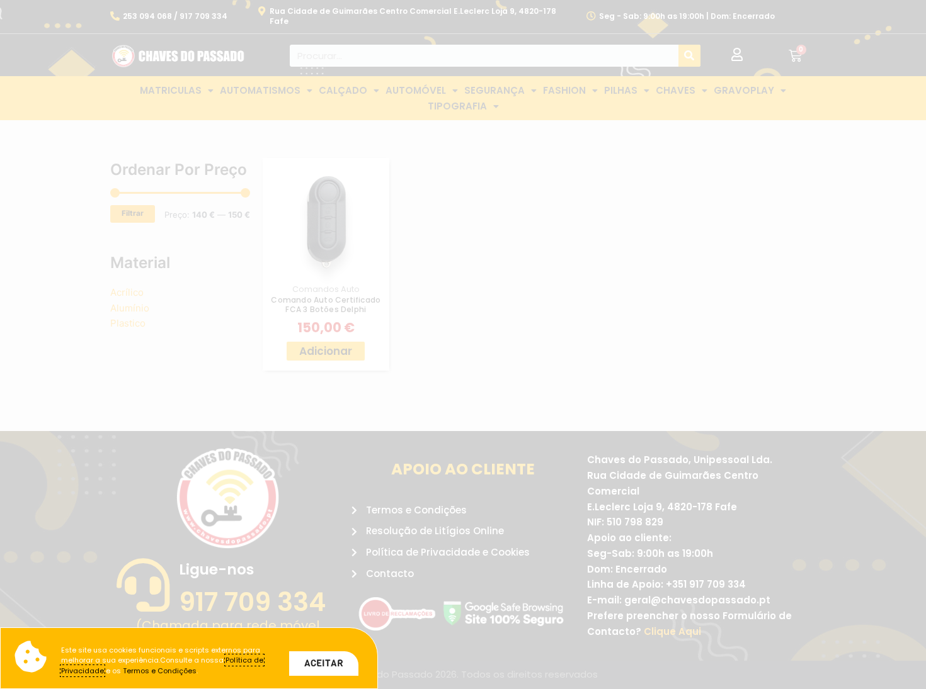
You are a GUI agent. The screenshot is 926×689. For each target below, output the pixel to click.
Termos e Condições (160, 671)
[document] (463, 344)
